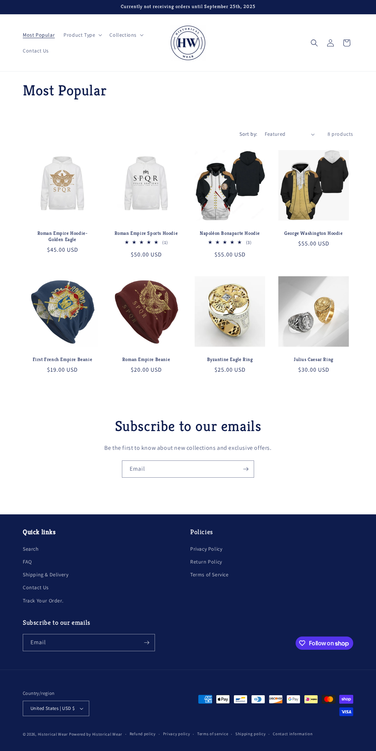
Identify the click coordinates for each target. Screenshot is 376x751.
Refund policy (143, 733)
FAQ (27, 561)
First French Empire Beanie (63, 359)
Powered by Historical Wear (95, 734)
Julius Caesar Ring (313, 359)
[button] (82, 35)
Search (31, 549)
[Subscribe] (246, 469)
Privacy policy (176, 733)
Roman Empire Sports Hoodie (146, 233)
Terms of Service (209, 574)
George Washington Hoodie (313, 233)
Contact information (292, 733)
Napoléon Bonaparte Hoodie (230, 233)
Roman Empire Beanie (146, 359)
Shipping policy (250, 733)
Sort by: (248, 134)
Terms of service (212, 733)
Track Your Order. (43, 600)
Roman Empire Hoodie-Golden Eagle (62, 236)
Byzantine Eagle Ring (230, 359)
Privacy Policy (206, 549)
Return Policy (206, 561)
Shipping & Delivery (45, 574)
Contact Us (36, 587)
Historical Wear (53, 734)
